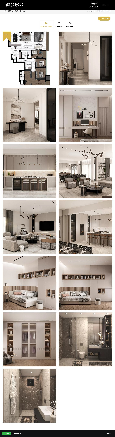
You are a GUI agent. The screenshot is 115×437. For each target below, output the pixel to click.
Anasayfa (91, 11)
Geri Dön (105, 18)
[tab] (46, 25)
